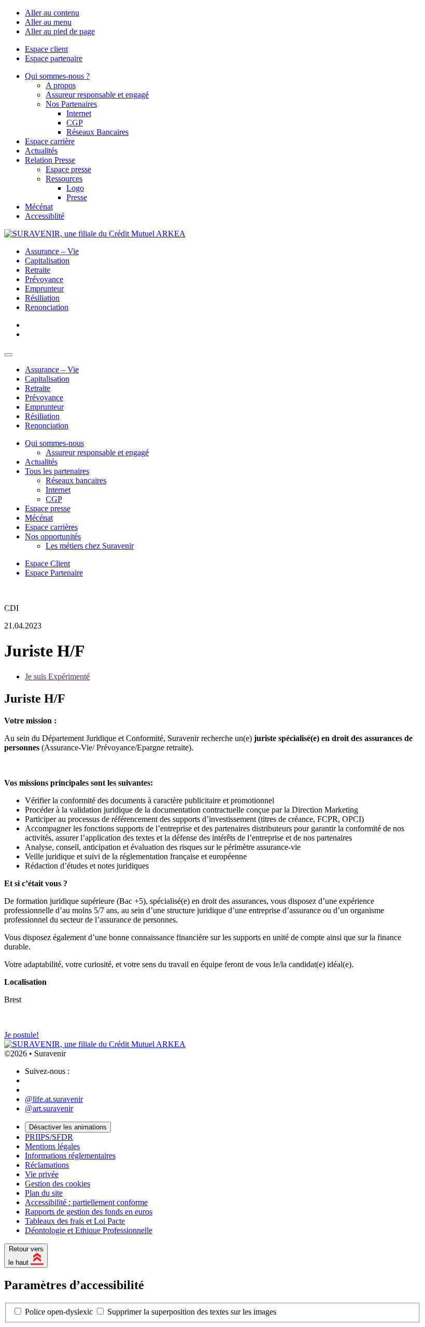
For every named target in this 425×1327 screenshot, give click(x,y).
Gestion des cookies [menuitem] (57, 1183)
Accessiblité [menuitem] (44, 216)
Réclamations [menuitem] (47, 1165)
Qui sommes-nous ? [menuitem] (57, 76)
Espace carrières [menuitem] (51, 527)
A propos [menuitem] (61, 85)
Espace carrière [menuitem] (50, 141)
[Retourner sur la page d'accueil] (95, 233)
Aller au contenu (52, 12)
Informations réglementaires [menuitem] (70, 1155)
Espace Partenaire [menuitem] (54, 572)
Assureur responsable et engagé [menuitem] (97, 94)
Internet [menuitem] (78, 113)
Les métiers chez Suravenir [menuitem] (90, 545)
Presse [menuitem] (76, 197)
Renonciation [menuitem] (46, 307)
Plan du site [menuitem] (44, 1193)
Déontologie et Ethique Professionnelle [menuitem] (88, 1230)
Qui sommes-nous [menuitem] (54, 443)
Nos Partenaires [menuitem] (71, 104)
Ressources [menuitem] (64, 178)
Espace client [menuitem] (46, 49)
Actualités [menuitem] (41, 150)
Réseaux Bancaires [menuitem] (97, 132)
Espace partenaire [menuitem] (53, 58)
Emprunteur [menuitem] (44, 288)
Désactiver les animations (68, 1127)
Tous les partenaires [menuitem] (57, 471)
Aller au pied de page (60, 31)
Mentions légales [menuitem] (52, 1146)
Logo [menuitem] (75, 188)
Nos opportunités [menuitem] (53, 536)
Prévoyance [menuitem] (44, 279)
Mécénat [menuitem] (39, 206)
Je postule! (21, 1034)
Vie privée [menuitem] (42, 1174)
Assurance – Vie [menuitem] (52, 251)
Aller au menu (48, 22)
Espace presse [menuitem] (68, 169)
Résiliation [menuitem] (42, 298)
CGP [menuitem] (74, 122)
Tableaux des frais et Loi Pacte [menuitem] (75, 1221)
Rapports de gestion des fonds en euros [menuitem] (88, 1211)
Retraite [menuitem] (37, 270)
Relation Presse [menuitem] (50, 160)
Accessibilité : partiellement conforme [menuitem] (86, 1202)
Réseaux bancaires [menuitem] (76, 480)
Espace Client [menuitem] (47, 563)
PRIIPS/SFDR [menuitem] (49, 1137)
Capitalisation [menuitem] (47, 260)
